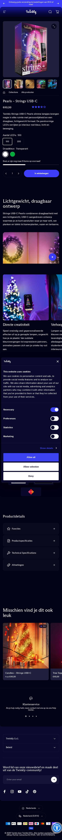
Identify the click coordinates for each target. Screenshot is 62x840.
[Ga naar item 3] (41, 84)
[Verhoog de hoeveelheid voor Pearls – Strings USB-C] (18, 173)
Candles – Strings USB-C (18, 673)
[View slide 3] (32, 716)
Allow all (31, 457)
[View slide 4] (36, 716)
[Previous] (4, 3)
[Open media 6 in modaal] (54, 26)
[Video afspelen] (31, 248)
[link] (26, 297)
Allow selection (31, 466)
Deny (31, 476)
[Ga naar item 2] (29, 84)
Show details (46, 448)
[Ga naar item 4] (52, 84)
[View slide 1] (26, 716)
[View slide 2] (29, 716)
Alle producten (27, 92)
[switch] (54, 418)
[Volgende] (58, 3)
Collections (13, 92)
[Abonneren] (54, 779)
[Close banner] (58, 361)
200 (19, 142)
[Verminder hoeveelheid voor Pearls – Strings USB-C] (6, 173)
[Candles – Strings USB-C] (26, 646)
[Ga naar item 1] (18, 84)
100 (7, 142)
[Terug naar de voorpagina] (4, 92)
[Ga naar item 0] (7, 84)
